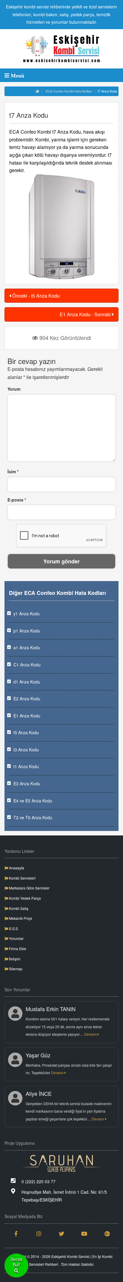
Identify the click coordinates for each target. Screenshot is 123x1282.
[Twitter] (61, 1233)
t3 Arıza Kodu (26, 750)
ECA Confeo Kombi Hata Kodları (69, 91)
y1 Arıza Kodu (26, 614)
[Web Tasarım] (61, 1163)
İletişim (14, 958)
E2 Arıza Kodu (26, 699)
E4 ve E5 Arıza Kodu (32, 801)
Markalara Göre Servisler (29, 887)
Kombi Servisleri (22, 877)
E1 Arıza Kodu (26, 716)
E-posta (16, 500)
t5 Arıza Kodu (26, 732)
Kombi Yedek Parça (24, 898)
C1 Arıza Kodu (27, 665)
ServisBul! (16, 1262)
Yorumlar (16, 938)
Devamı (91, 1034)
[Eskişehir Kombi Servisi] (61, 49)
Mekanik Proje (20, 918)
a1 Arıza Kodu (26, 647)
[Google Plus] (107, 1233)
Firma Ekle (17, 948)
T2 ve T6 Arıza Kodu (32, 817)
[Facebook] (15, 1233)
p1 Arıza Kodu (26, 631)
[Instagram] (38, 1233)
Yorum (13, 389)
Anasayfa (16, 867)
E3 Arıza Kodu (26, 783)
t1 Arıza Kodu (26, 766)
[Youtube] (84, 1233)
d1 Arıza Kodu (26, 682)
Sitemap (15, 968)
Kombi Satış (18, 908)
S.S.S (13, 928)
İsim (13, 471)
